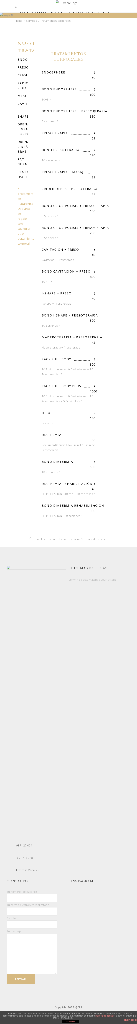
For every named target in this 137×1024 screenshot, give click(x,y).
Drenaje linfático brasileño (27, 146)
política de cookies (105, 1016)
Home (18, 20)
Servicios (31, 20)
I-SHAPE (23, 113)
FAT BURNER (25, 161)
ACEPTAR (70, 1021)
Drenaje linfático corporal (27, 129)
